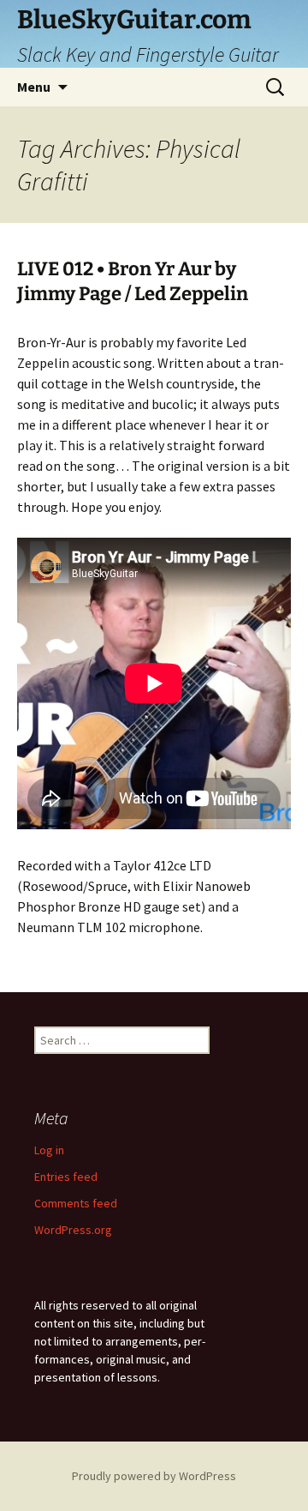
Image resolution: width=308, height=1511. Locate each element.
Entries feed (66, 1176)
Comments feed (75, 1203)
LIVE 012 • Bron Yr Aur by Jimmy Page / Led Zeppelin (132, 281)
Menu (33, 86)
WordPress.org (73, 1229)
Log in (49, 1150)
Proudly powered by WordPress (154, 1476)
